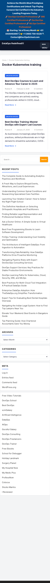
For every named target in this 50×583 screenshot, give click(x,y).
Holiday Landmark (10, 458)
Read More (10, 105)
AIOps (5, 424)
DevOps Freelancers (11, 439)
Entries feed (7, 377)
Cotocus (6, 482)
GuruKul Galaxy (9, 429)
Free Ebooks (8, 448)
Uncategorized (12, 75)
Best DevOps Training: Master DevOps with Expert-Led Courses (23, 123)
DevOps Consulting (11, 434)
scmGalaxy (7, 410)
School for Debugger (12, 453)
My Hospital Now (10, 468)
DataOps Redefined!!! (13, 43)
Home (4, 60)
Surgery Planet (9, 463)
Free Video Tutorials (11, 395)
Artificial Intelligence (11, 415)
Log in (5, 372)
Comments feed (9, 382)
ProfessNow (8, 477)
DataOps (6, 419)
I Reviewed (7, 492)
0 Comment (38, 89)
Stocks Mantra (8, 487)
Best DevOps (8, 405)
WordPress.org (9, 387)
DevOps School (9, 400)
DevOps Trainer (9, 444)
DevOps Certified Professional (23, 16)
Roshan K (8, 89)
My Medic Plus (9, 472)
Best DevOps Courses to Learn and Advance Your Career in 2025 (24, 82)
